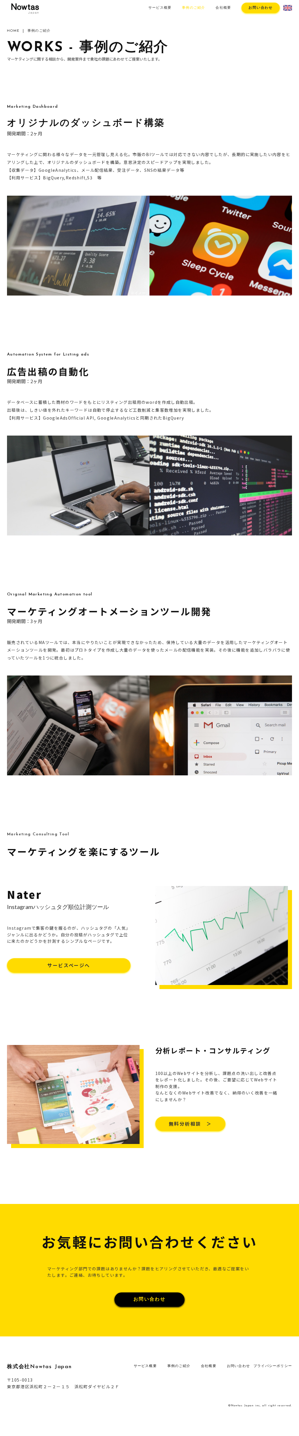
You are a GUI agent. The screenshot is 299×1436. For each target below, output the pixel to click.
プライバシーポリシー (272, 1366)
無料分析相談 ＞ (190, 1123)
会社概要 (223, 8)
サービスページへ (68, 965)
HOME (13, 31)
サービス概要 (159, 8)
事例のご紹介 (193, 8)
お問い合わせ (260, 8)
